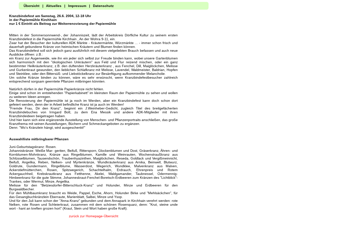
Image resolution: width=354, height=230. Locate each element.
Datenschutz (103, 6)
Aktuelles (53, 6)
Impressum (77, 6)
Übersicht (31, 6)
